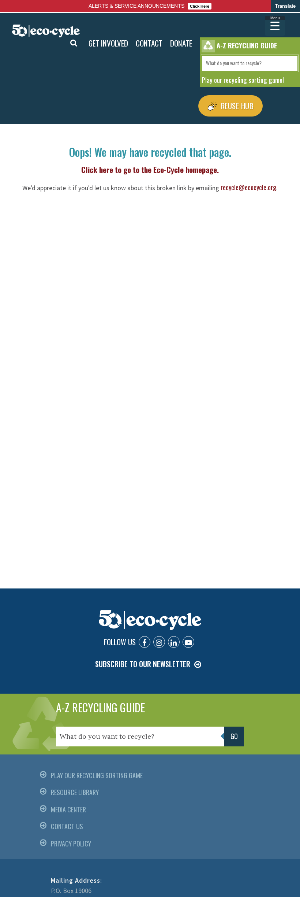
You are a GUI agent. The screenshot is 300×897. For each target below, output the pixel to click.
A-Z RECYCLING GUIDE (100, 707)
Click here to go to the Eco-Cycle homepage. (150, 169)
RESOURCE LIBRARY (75, 792)
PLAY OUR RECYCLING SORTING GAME (97, 775)
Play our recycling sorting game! (243, 79)
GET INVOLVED (108, 43)
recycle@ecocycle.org (248, 187)
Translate (285, 6)
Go (57, 43)
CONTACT (149, 43)
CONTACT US (67, 826)
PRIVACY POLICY (71, 843)
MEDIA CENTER (68, 809)
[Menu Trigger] (275, 26)
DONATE (181, 43)
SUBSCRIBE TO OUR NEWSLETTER (142, 663)
